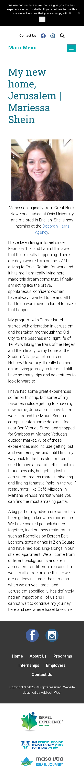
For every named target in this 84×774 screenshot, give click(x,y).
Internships (29, 665)
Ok (42, 19)
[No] (79, 13)
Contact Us (27, 36)
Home (17, 656)
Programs (62, 656)
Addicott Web (51, 692)
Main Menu (22, 47)
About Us (38, 656)
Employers (56, 665)
